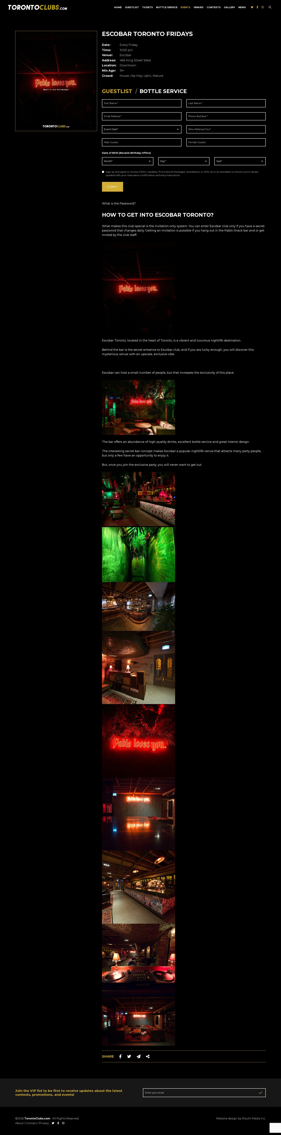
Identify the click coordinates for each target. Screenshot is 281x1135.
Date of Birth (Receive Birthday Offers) (126, 152)
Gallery (229, 7)
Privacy (44, 1123)
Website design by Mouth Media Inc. (241, 1118)
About (19, 1123)
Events (185, 7)
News (242, 7)
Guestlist (132, 7)
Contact (31, 1123)
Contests (214, 7)
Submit (112, 186)
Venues (198, 7)
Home (118, 7)
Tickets (147, 7)
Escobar (125, 55)
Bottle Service (166, 7)
